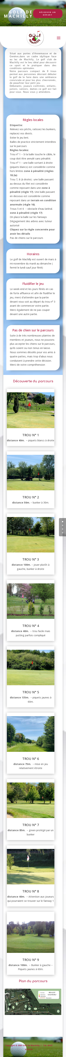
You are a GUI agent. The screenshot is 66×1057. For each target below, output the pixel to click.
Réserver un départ (47, 13)
